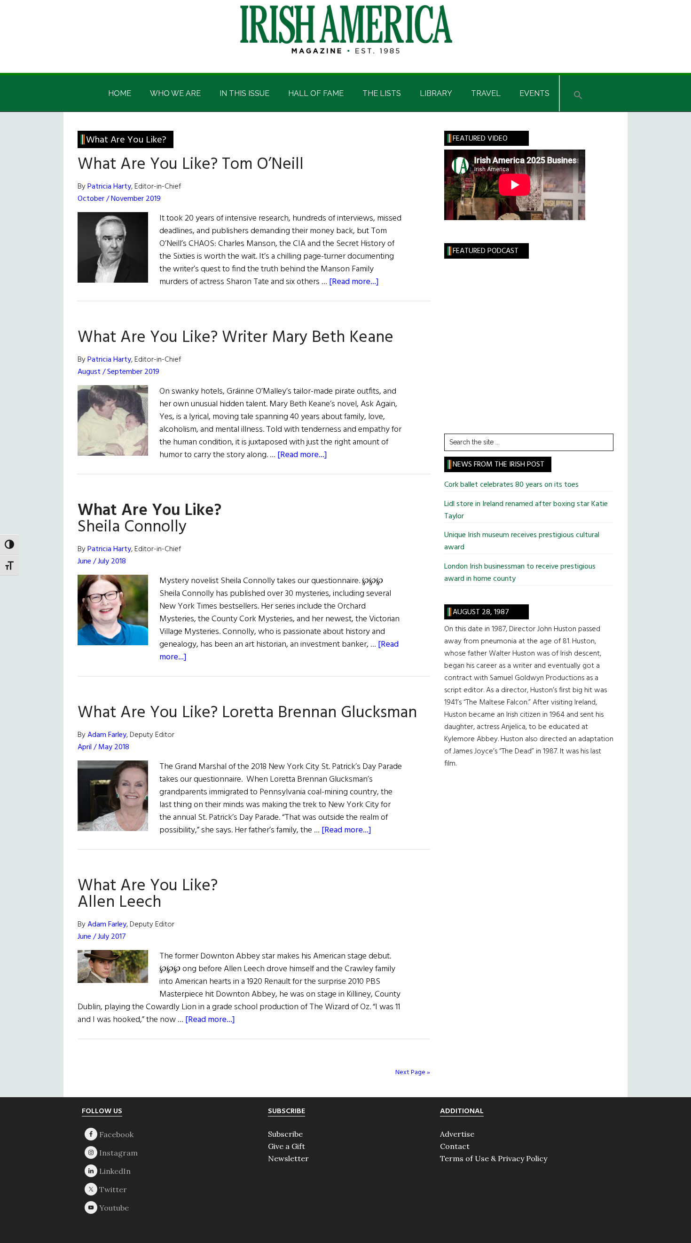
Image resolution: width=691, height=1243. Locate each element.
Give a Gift (286, 1146)
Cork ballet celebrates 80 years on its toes (511, 485)
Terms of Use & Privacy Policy (493, 1158)
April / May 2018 (103, 747)
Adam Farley (106, 735)
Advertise (457, 1134)
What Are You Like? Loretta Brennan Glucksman (247, 713)
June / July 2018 (102, 561)
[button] (578, 93)
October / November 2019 (119, 199)
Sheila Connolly (149, 519)
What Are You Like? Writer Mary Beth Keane (235, 338)
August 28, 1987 (481, 612)
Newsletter (288, 1158)
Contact (455, 1146)
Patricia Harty (109, 187)
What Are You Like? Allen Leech (148, 894)
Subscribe (285, 1134)
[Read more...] (354, 282)
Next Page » (412, 1072)
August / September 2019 (118, 372)
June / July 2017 (102, 937)
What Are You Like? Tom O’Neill (191, 164)
